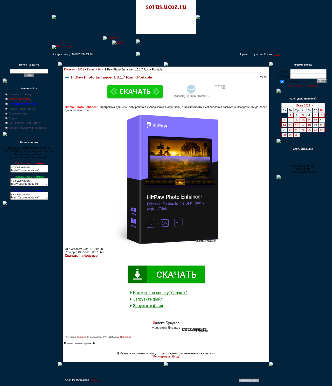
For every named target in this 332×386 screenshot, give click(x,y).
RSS (277, 54)
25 (309, 130)
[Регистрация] (62, 46)
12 (315, 120)
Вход (175, 356)
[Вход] (117, 42)
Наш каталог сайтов (22, 108)
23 (296, 130)
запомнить (292, 81)
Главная (69, 69)
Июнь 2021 (303, 105)
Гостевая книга (18, 113)
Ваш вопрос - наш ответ (24, 122)
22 (290, 130)
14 (284, 125)
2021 (81, 69)
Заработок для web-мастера (27, 127)
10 (303, 120)
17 (303, 125)
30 (296, 135)
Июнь (90, 69)
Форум (13, 118)
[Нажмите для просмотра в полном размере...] (166, 243)
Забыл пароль (295, 85)
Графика (81, 337)
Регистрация (161, 356)
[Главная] (110, 37)
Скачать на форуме (81, 256)
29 (290, 135)
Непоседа (125, 337)
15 (290, 125)
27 (321, 130)
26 (315, 130)
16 (99, 69)
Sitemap (96, 380)
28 (284, 135)
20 (321, 125)
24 (303, 130)
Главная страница (20, 94)
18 (309, 125)
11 (309, 120)
